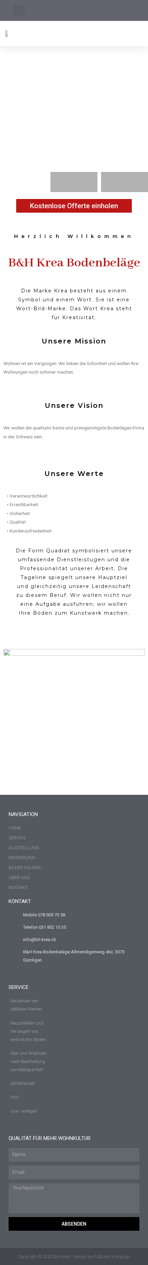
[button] (138, 33)
